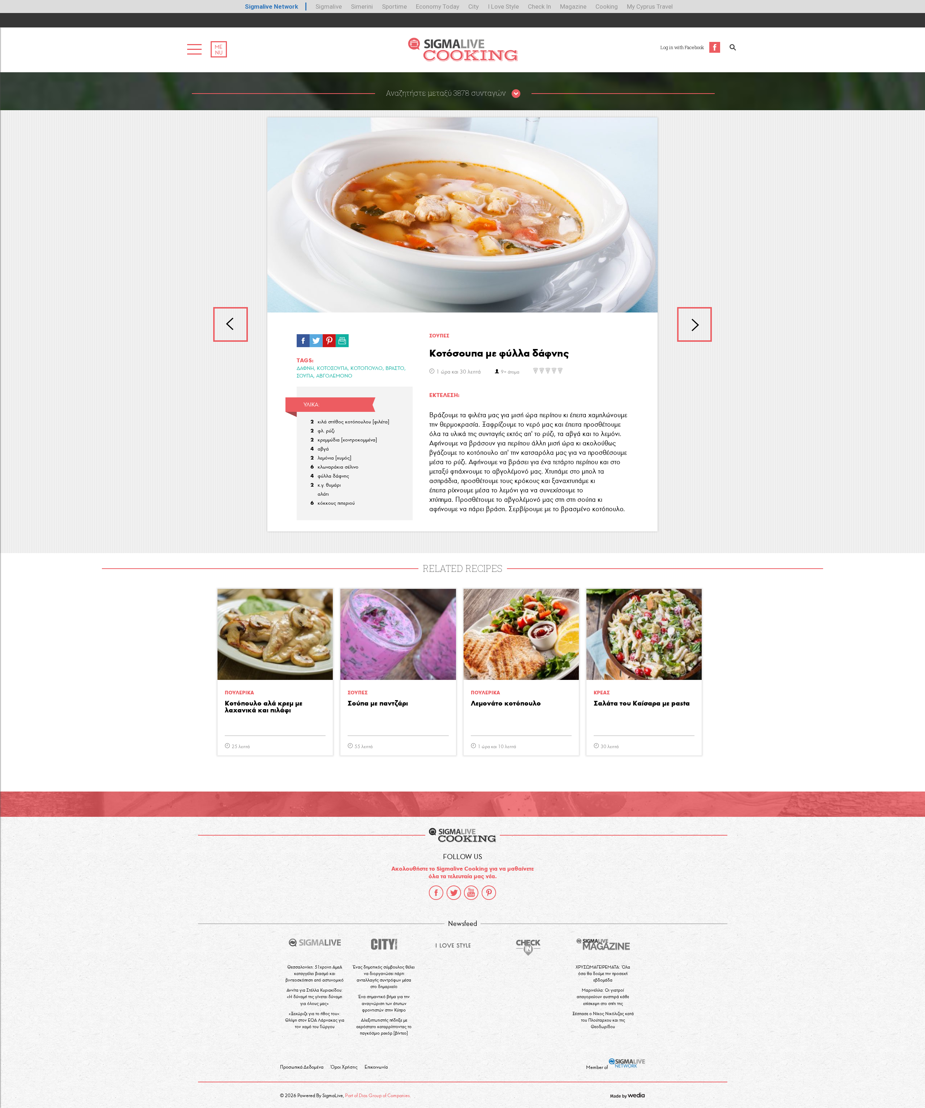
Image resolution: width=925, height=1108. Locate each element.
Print (342, 339)
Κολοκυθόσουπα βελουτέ (230, 324)
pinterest (489, 892)
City (473, 6)
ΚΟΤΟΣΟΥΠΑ (332, 368)
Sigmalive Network (271, 6)
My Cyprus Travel (650, 6)
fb (303, 339)
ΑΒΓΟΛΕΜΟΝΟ (334, 376)
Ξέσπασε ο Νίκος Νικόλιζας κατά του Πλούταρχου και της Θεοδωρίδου (603, 1020)
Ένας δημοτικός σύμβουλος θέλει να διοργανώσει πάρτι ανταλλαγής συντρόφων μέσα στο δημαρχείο (384, 977)
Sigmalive (328, 6)
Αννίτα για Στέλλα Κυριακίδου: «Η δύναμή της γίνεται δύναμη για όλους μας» (315, 996)
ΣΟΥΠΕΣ (439, 336)
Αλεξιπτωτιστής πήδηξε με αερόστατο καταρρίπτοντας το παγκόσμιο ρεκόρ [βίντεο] (384, 1026)
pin (329, 339)
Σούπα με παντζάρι (378, 703)
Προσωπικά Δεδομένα (301, 1067)
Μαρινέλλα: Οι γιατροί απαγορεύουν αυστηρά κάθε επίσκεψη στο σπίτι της (603, 996)
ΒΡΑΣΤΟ (395, 368)
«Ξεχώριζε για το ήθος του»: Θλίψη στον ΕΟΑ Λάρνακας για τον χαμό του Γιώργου (314, 1020)
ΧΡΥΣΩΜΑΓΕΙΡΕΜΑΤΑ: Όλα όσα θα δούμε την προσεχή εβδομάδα (603, 973)
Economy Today (437, 6)
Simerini (362, 6)
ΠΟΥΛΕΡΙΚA (239, 693)
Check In (539, 6)
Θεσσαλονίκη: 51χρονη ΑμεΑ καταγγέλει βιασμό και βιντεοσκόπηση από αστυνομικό (314, 973)
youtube (471, 892)
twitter (454, 892)
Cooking (606, 6)
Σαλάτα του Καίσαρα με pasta (642, 703)
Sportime (394, 6)
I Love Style (503, 6)
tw (316, 339)
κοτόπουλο (366, 368)
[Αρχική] (462, 59)
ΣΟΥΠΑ (305, 376)
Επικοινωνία (376, 1067)
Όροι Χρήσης (344, 1067)
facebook (436, 892)
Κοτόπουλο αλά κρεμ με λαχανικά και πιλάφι (263, 707)
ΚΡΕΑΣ (602, 693)
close (516, 94)
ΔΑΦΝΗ (305, 368)
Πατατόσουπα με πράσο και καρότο (694, 324)
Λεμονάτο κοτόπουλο (506, 703)
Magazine (573, 6)
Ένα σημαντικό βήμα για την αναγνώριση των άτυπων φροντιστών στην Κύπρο (384, 1003)
